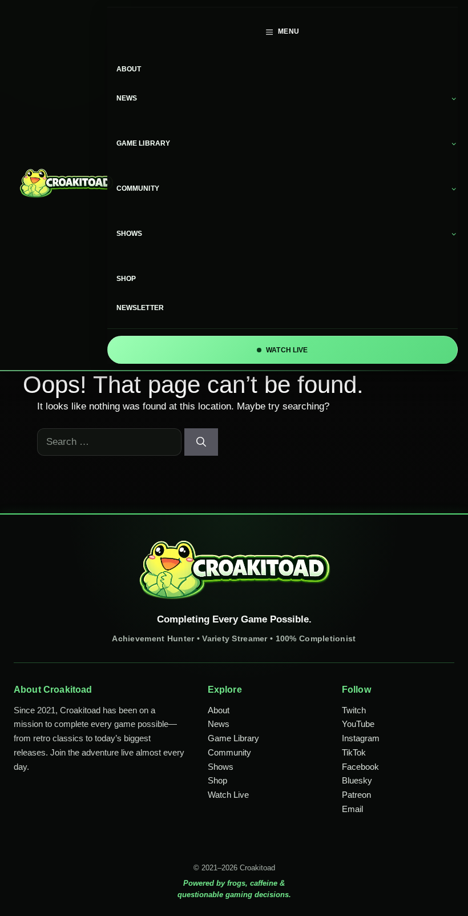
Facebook (360, 767)
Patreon (356, 795)
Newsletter (140, 308)
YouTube (358, 724)
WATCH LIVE (287, 350)
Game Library (143, 143)
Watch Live (228, 795)
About (129, 69)
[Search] (201, 442)
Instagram (361, 738)
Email (352, 809)
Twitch (354, 710)
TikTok (354, 752)
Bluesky (357, 780)
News (127, 98)
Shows (129, 234)
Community (137, 188)
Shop (126, 279)
